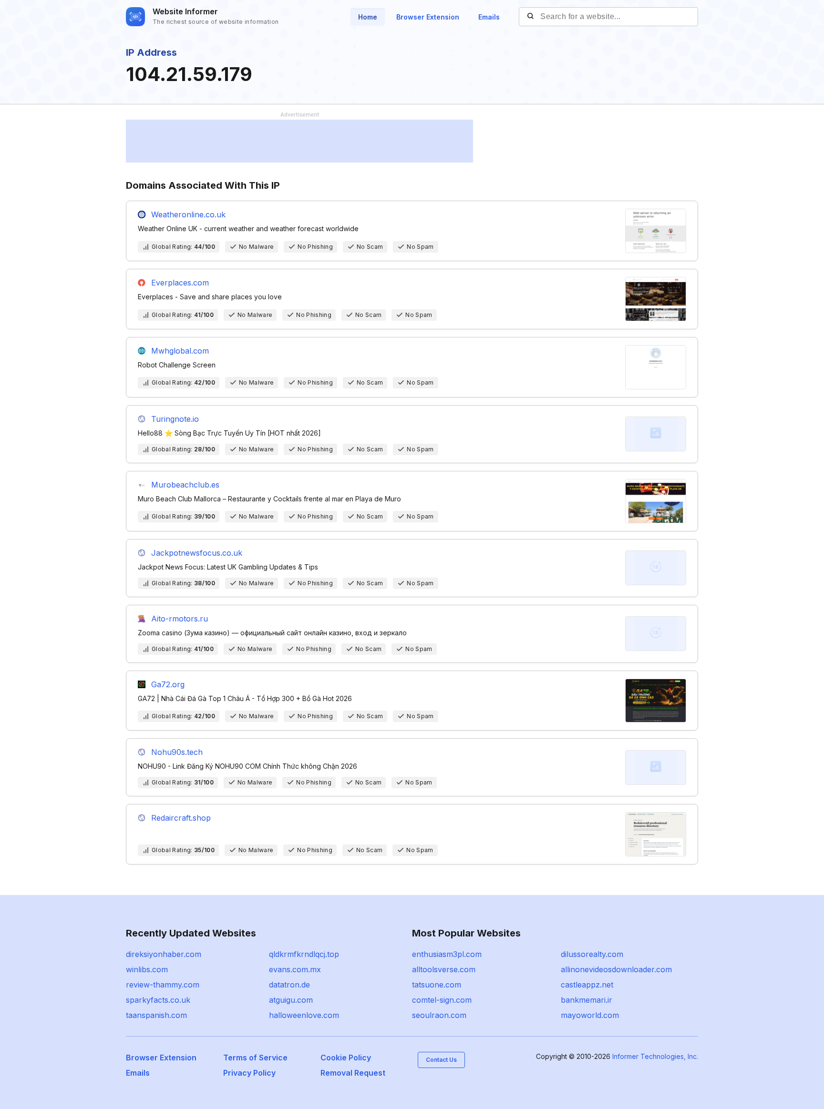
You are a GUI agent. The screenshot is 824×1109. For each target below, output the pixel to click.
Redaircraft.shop (181, 818)
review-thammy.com (162, 984)
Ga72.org (168, 684)
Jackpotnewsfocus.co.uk (196, 553)
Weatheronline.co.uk (188, 214)
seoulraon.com (439, 1015)
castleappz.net (587, 984)
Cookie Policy (345, 1057)
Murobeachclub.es (185, 484)
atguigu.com (291, 1000)
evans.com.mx (295, 969)
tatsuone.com (436, 984)
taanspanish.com (156, 1015)
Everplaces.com (180, 282)
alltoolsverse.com (443, 969)
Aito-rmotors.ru (179, 618)
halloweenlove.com (304, 1015)
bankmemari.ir (586, 1000)
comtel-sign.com (442, 1000)
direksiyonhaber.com (163, 954)
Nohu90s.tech (177, 752)
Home (367, 17)
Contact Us (441, 1059)
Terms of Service (255, 1057)
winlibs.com (147, 969)
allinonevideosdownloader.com (616, 969)
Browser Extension (427, 17)
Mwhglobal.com (180, 351)
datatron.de (289, 984)
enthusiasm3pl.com (447, 954)
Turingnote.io (175, 419)
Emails (489, 17)
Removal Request (352, 1073)
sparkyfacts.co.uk (158, 1000)
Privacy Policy (249, 1073)
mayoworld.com (590, 1015)
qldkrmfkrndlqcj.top (304, 954)
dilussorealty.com (592, 954)
